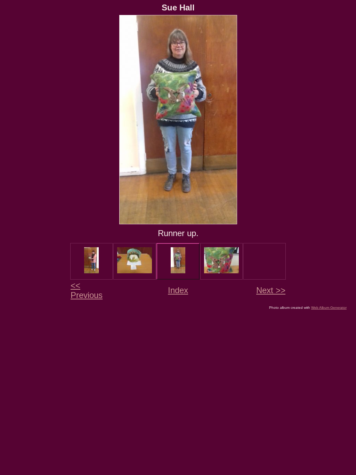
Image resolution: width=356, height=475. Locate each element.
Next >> (270, 290)
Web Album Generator (329, 307)
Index (178, 290)
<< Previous (87, 290)
